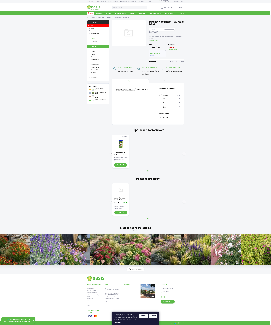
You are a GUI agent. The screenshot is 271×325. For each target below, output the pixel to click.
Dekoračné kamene (95, 64)
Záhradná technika (95, 33)
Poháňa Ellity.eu (152, 55)
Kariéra (88, 305)
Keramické (94, 49)
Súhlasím (153, 315)
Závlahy (92, 36)
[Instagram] (164, 296)
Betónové (94, 46)
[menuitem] (90, 13)
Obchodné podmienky (101, 1)
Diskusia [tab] (166, 81)
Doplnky (93, 56)
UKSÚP (88, 303)
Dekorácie (93, 38)
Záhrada (93, 30)
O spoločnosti (141, 1)
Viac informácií (132, 319)
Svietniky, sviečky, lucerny (96, 69)
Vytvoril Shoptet (169, 323)
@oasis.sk (135, 230)
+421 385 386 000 (167, 291)
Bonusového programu (155, 53)
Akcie (92, 25)
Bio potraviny (94, 77)
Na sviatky (93, 72)
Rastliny (92, 28)
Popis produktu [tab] (130, 81)
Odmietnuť (143, 315)
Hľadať (145, 7)
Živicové (93, 43)
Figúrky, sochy (94, 41)
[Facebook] (162, 296)
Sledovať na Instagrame (137, 269)
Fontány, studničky (95, 59)
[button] (148, 171)
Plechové (93, 51)
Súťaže (88, 300)
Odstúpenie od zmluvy (113, 1)
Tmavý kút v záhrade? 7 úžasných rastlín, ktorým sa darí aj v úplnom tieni (112, 300)
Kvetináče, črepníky (95, 67)
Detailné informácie (154, 40)
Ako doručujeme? (90, 1)
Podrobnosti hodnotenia (169, 29)
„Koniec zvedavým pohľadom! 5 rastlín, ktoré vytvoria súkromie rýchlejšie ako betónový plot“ (111, 295)
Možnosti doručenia (172, 49)
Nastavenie (118, 322)
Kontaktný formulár (167, 301)
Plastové (93, 54)
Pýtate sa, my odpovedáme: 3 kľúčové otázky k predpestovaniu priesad (112, 289)
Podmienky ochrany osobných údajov (128, 1)
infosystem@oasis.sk (168, 288)
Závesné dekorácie (95, 62)
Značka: (153, 32)
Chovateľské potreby (95, 75)
